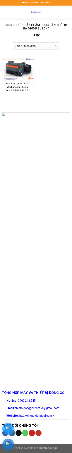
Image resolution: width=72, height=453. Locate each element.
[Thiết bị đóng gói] (36, 12)
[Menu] (5, 11)
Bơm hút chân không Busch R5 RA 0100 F (17, 88)
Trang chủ (12, 25)
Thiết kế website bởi (36, 448)
